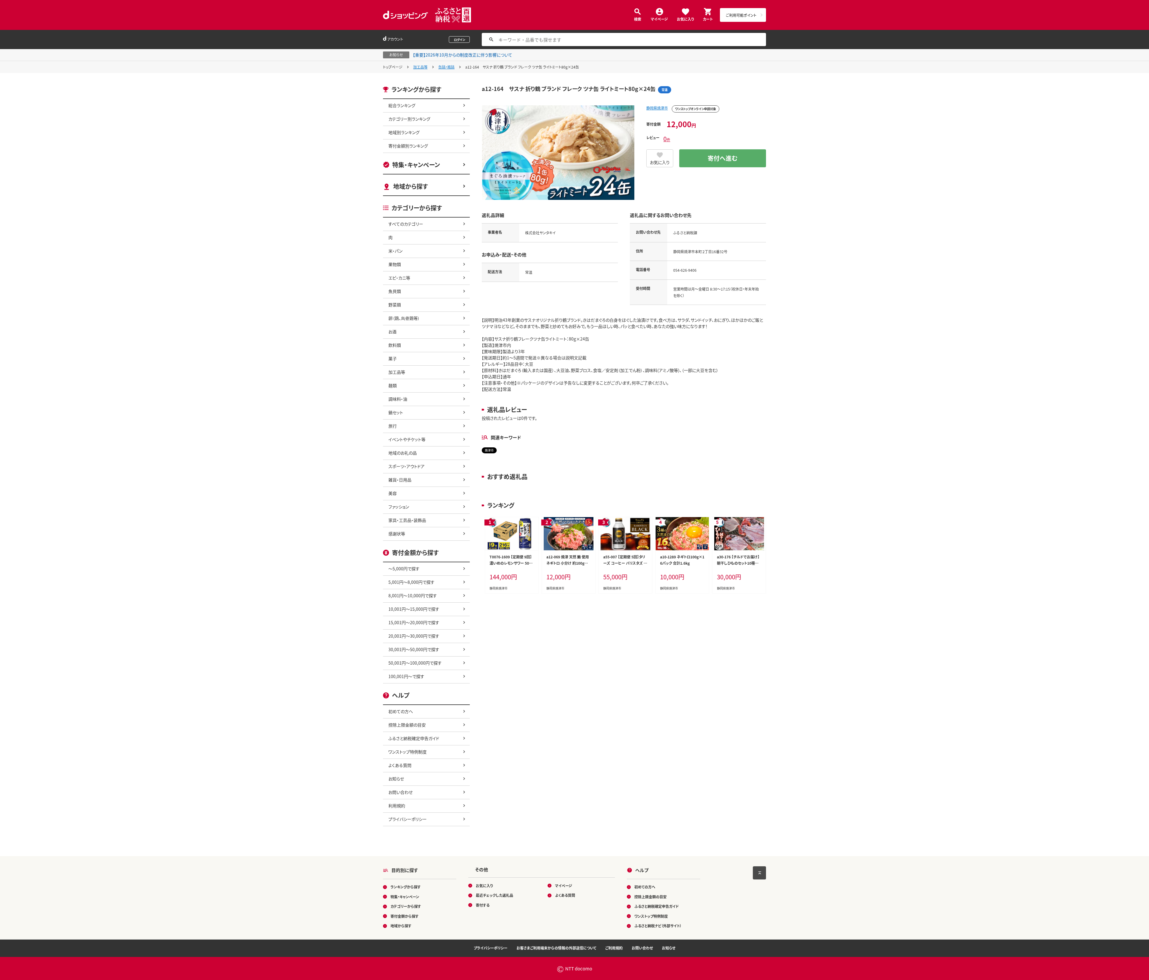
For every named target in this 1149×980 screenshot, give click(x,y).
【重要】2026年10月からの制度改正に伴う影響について (462, 55)
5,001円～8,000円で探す (411, 582)
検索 (637, 18)
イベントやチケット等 (406, 439)
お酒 (392, 332)
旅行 (392, 426)
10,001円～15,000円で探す (413, 609)
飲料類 (394, 345)
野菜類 (394, 305)
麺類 (392, 385)
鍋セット (395, 412)
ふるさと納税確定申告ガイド (413, 738)
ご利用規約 (614, 947)
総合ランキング (401, 105)
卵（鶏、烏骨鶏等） (404, 318)
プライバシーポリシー (407, 819)
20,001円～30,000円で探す (413, 636)
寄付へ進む (723, 158)
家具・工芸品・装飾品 (407, 520)
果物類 (394, 264)
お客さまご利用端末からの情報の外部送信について (556, 947)
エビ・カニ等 (399, 278)
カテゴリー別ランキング (409, 119)
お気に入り (685, 18)
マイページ (659, 18)
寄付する (483, 905)
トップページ (392, 66)
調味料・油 (397, 399)
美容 (392, 493)
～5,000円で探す (404, 569)
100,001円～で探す (406, 676)
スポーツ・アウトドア (406, 466)
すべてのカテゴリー (405, 224)
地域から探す (410, 186)
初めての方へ (400, 711)
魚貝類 (394, 291)
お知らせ (396, 779)
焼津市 (489, 450)
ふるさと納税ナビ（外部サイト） (658, 925)
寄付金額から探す (404, 916)
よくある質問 (399, 765)
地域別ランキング (404, 132)
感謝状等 (396, 534)
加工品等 (420, 66)
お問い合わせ (400, 792)
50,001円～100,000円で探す (415, 663)
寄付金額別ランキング (408, 146)
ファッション (398, 507)
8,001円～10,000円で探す (412, 595)
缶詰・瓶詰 (446, 66)
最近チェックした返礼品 (494, 895)
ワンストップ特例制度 (407, 752)
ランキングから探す (405, 886)
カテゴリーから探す (405, 906)
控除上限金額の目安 (407, 725)
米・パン (395, 251)
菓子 (392, 358)
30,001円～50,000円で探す (413, 649)
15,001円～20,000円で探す (413, 622)
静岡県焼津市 (657, 107)
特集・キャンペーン (416, 164)
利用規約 (396, 806)
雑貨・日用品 (399, 480)
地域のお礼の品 (402, 453)
